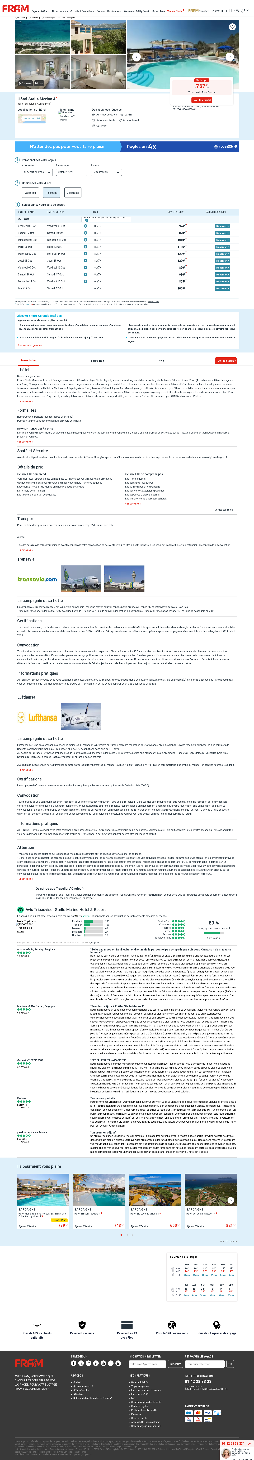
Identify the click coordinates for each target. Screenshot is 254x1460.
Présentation (28, 360)
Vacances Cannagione (66, 18)
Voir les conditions (224, 509)
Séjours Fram (20, 18)
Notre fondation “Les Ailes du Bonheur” (92, 1398)
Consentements (139, 1418)
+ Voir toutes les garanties (29, 345)
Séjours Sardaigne (48, 18)
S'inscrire (175, 1364)
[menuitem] (41, 11)
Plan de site (137, 1414)
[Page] (73, 1363)
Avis (161, 360)
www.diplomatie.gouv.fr (215, 457)
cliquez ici (87, 1454)
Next (230, 57)
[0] (242, 10)
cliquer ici (96, 942)
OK (230, 1364)
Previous (136, 57)
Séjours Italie (33, 18)
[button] (37, 1330)
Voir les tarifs (202, 100)
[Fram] (15, 8)
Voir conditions (153, 302)
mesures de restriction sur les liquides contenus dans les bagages (105, 853)
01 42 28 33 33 (220, 11)
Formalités (97, 360)
